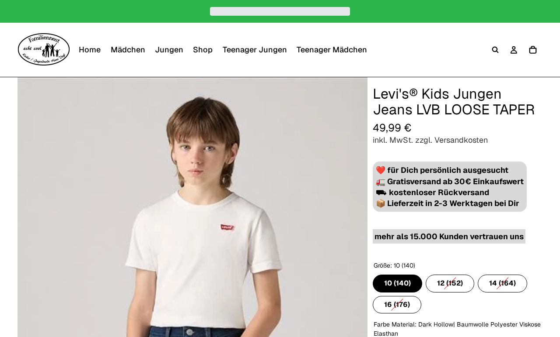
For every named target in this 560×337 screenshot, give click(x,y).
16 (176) (397, 302)
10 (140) (397, 281)
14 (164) (502, 281)
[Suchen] (495, 49)
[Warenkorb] (532, 49)
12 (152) (450, 281)
